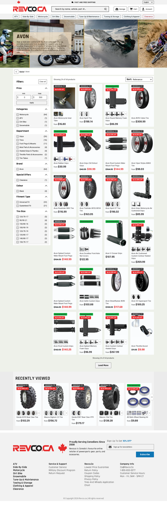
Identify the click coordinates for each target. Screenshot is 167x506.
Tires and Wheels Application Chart (99, 484)
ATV (16, 16)
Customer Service (58, 467)
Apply (32, 103)
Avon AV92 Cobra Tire (140, 118)
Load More (103, 365)
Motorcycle (43, 16)
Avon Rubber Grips (61, 163)
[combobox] (79, 9)
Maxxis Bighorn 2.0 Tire (53, 417)
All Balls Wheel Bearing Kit (137, 417)
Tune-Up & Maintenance (89, 16)
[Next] (126, 114)
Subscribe (145, 454)
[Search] (105, 9)
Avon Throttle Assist (139, 346)
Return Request (57, 473)
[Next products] (151, 397)
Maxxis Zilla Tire (106, 417)
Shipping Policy (92, 476)
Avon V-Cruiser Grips (114, 253)
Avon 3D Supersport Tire (141, 301)
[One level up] (16, 72)
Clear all (42, 82)
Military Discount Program (62, 470)
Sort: (129, 79)
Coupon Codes (91, 473)
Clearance (148, 16)
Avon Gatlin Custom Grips (90, 301)
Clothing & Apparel (132, 16)
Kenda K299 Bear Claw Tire (27, 417)
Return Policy (91, 470)
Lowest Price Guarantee (96, 467)
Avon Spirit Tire (86, 118)
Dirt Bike (55, 16)
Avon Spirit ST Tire (113, 208)
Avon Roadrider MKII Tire (64, 208)
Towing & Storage (111, 16)
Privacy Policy (91, 479)
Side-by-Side (27, 16)
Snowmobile (69, 16)
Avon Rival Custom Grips (63, 346)
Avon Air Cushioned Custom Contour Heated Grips (140, 255)
